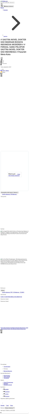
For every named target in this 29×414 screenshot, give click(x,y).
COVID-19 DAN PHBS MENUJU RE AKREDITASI (11, 296)
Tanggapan (6, 378)
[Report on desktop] (2, 59)
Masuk (2, 7)
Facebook (7, 391)
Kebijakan (6, 383)
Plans (11, 405)
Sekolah (2, 405)
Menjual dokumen (8, 371)
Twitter (6, 394)
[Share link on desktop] (2, 58)
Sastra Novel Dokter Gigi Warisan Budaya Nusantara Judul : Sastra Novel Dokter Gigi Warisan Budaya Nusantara (14, 328)
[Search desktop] (2, 4)
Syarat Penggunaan (8, 382)
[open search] (2, 6)
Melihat (2, 290)
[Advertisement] (6, 99)
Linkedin (7, 389)
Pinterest (7, 396)
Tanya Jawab (7, 376)
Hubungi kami (7, 375)
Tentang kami (7, 366)
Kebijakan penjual (8, 384)
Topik (7, 405)
